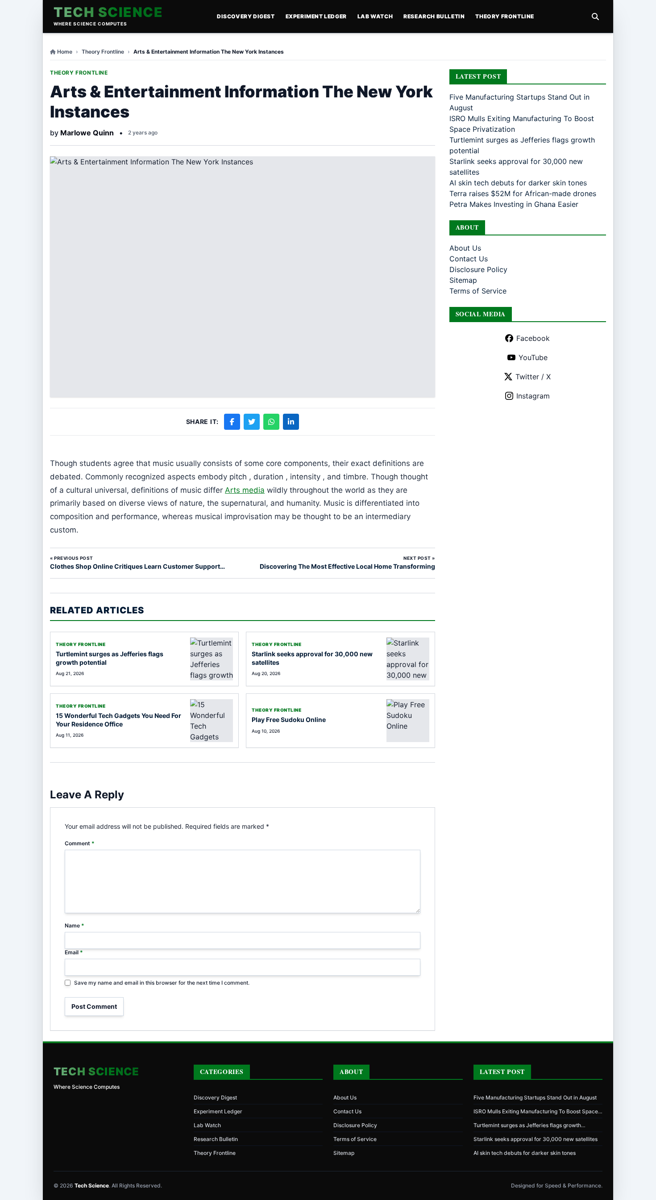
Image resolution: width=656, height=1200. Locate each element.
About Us (465, 247)
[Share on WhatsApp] (271, 422)
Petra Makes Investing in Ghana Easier (513, 204)
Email (74, 952)
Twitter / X (533, 376)
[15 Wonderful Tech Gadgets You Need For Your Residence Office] (211, 720)
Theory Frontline (504, 16)
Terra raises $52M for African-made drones (522, 193)
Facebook (533, 338)
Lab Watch (375, 16)
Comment (80, 843)
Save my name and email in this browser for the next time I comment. (161, 982)
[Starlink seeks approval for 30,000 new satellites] (407, 659)
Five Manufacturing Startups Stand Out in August (535, 1097)
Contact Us (468, 258)
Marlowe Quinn (87, 132)
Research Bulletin (434, 16)
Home (64, 51)
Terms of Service (478, 290)
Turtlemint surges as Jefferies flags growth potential (527, 1125)
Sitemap (463, 280)
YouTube (533, 357)
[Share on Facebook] (232, 422)
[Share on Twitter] (252, 422)
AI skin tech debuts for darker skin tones (518, 182)
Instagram (533, 395)
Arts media (245, 490)
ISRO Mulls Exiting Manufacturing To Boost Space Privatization (535, 1111)
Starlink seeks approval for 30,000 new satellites (535, 1139)
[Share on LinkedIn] (291, 422)
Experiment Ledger (316, 16)
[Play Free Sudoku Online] (407, 720)
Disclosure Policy (478, 269)
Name (74, 925)
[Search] (595, 16)
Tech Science (108, 12)
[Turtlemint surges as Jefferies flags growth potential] (211, 659)
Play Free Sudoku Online (289, 719)
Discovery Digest (246, 16)
